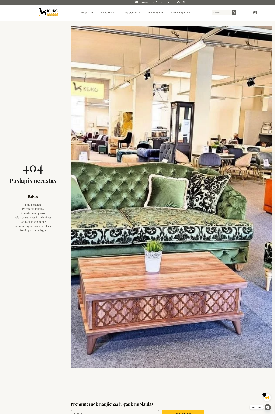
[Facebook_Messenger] (268, 407)
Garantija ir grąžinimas (33, 221)
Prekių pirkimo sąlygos (33, 230)
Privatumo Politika (33, 209)
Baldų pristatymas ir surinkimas (32, 217)
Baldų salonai (33, 204)
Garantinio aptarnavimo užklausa (33, 226)
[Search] (234, 12)
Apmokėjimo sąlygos (33, 213)
